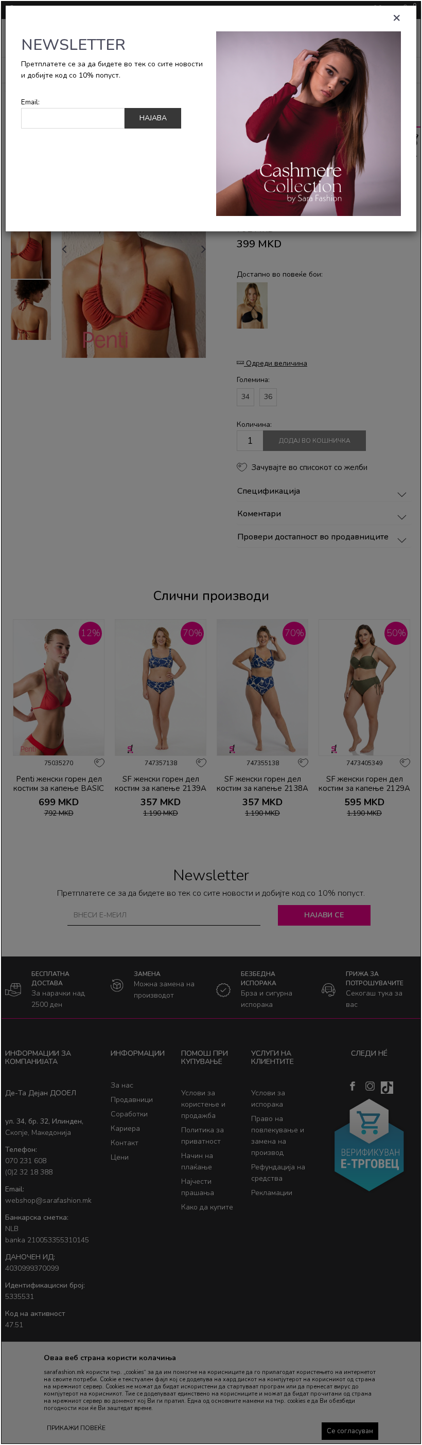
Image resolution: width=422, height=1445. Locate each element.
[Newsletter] (308, 123)
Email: (30, 102)
